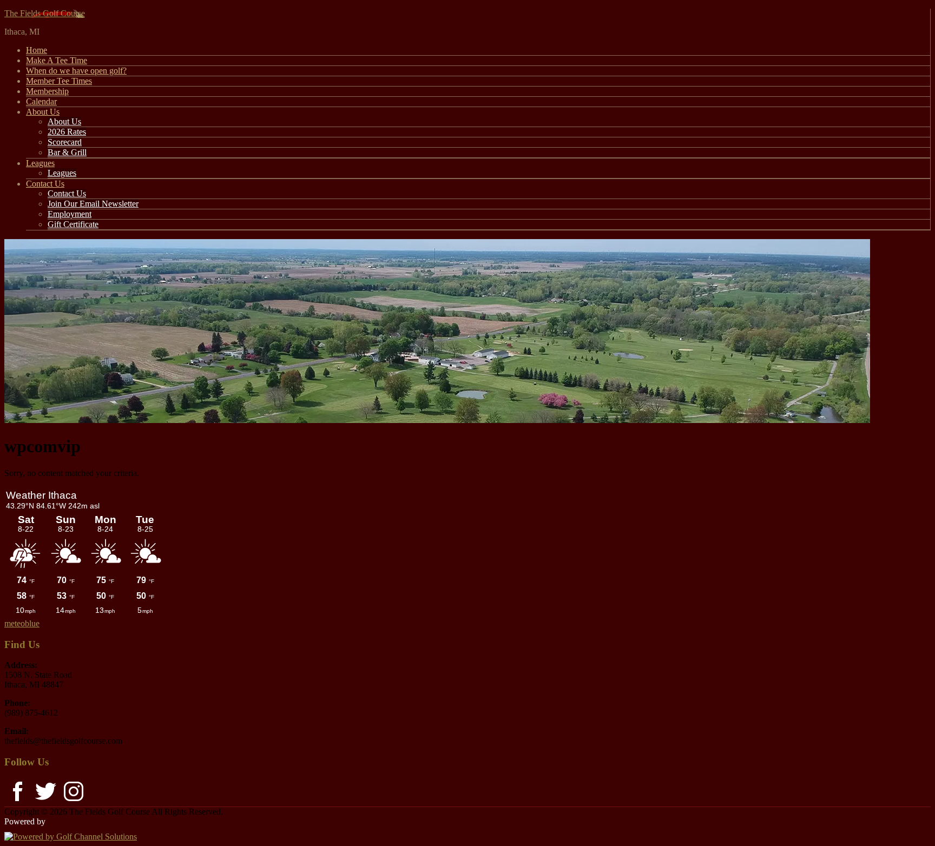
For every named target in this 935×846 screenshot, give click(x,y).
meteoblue (21, 623)
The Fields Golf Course (44, 13)
